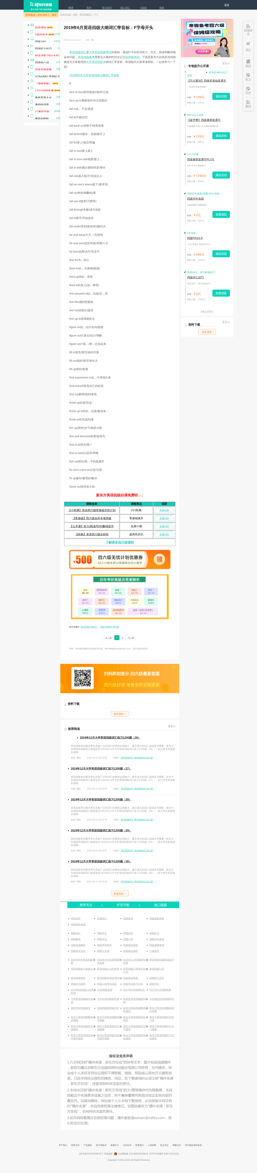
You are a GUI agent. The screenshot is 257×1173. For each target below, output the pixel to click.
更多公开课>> (207, 311)
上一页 (108, 637)
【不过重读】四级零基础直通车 (206, 80)
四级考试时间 (104, 945)
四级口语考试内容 (107, 984)
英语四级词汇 (86, 14)
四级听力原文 (156, 978)
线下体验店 (101, 1145)
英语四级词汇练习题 (143, 758)
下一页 (131, 637)
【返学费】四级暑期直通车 (204, 120)
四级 (75, 14)
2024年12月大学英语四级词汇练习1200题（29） (101, 830)
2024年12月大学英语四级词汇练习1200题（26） (110, 737)
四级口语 (128, 939)
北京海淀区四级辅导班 (161, 999)
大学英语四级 (94, 62)
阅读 (248, 65)
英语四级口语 (156, 969)
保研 (161, 7)
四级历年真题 (156, 939)
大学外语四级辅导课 (108, 999)
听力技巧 (107, 7)
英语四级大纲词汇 (89, 627)
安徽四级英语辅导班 (108, 1008)
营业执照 (108, 1154)
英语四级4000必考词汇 (109, 978)
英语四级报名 (78, 978)
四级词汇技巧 (195, 277)
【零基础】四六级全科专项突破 (91, 518)
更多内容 (118, 893)
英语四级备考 (86, 57)
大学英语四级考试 (100, 52)
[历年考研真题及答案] (120, 618)
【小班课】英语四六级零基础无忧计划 (92, 510)
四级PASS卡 (195, 238)
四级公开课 (103, 951)
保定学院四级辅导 (80, 1008)
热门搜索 (160, 905)
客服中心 (114, 1145)
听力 (248, 79)
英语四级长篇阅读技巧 (161, 959)
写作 (89, 7)
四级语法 (102, 939)
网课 (70, 7)
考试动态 (76, 918)
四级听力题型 (78, 984)
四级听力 (154, 933)
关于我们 (63, 1145)
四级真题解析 (78, 945)
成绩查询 (128, 918)
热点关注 (164, 1145)
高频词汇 (102, 918)
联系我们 (139, 1145)
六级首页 (154, 951)
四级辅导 (248, 32)
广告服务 (88, 1145)
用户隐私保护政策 (193, 1145)
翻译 (248, 106)
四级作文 (102, 933)
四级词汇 (76, 933)
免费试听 (164, 510)
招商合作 (75, 1145)
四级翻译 (76, 939)
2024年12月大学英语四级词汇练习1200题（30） (101, 861)
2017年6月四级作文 (134, 989)
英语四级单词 (131, 57)
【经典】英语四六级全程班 (92, 534)
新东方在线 (65, 14)
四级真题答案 (156, 918)
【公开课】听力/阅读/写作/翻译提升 (92, 526)
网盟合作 (177, 1145)
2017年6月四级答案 (160, 989)
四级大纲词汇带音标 (109, 627)
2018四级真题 (104, 989)
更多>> (172, 726)
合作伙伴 (127, 1145)
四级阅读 (128, 933)
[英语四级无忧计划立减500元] (119, 568)
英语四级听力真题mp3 (83, 969)
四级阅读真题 (130, 978)
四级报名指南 (78, 924)
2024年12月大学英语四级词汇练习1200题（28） (101, 799)
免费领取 (221, 214)
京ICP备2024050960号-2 (91, 1154)
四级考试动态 (78, 951)
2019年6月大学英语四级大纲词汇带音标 (94, 75)
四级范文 (154, 984)
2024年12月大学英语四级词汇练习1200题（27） (101, 768)
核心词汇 (125, 7)
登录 (226, 4)
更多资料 (118, 713)
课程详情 (221, 96)
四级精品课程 (130, 951)
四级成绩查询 (156, 945)
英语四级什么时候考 (108, 969)
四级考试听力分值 (133, 984)
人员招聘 (152, 1145)
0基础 (143, 7)
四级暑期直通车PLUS (200, 159)
